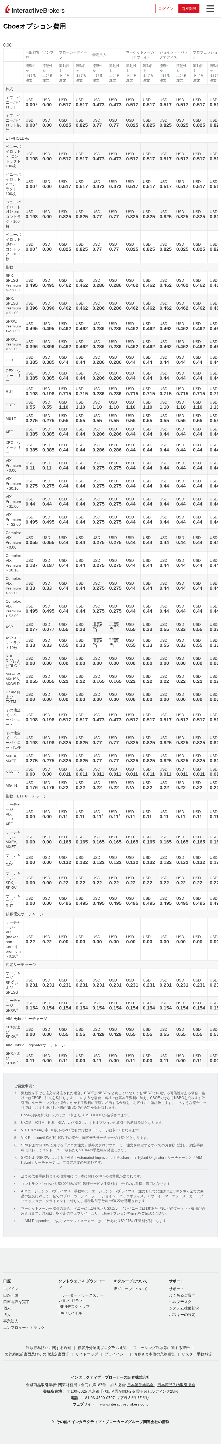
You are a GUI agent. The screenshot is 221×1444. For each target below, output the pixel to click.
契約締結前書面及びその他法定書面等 (37, 1354)
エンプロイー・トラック (24, 1328)
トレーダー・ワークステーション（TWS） (81, 1297)
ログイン (165, 8)
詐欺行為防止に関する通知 (48, 1348)
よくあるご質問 (182, 1295)
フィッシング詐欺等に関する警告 (161, 1348)
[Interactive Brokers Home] (35, 8)
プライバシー (116, 1354)
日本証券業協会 (140, 1385)
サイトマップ (86, 1354)
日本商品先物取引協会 (176, 1385)
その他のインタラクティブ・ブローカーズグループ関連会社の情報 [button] (113, 1422)
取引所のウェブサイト (73, 1213)
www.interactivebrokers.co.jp (124, 1404)
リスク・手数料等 (197, 1354)
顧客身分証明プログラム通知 (102, 1348)
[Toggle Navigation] (209, 8)
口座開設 (188, 8)
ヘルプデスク (180, 1302)
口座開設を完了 (16, 1302)
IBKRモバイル (70, 1313)
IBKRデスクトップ (74, 1307)
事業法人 (10, 1321)
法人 (7, 1315)
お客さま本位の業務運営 (154, 1354)
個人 (7, 1308)
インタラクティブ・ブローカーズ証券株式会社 (110, 1377)
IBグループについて (130, 1289)
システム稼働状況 (184, 1308)
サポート (176, 1289)
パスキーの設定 (182, 1315)
